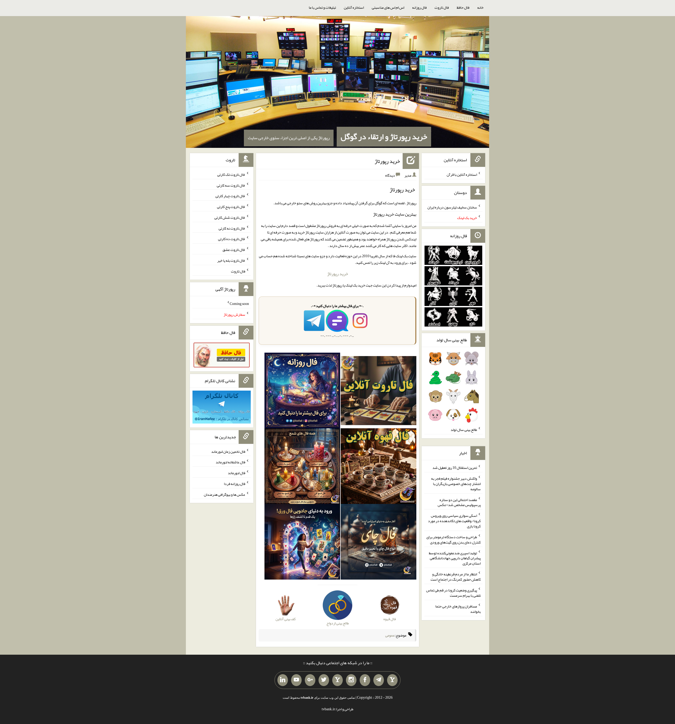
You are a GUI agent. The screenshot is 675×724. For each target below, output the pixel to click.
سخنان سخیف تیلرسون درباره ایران (452, 207)
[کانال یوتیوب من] (296, 680)
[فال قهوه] (378, 467)
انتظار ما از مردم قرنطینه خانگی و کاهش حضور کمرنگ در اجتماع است (456, 576)
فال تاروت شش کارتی (229, 217)
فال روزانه (419, 7)
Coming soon (239, 303)
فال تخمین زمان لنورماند (228, 451)
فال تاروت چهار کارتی (230, 196)
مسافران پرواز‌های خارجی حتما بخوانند (458, 608)
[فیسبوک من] (365, 680)
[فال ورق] (302, 543)
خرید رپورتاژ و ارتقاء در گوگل (384, 136)
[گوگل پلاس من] (310, 680)
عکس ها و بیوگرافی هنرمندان (224, 494)
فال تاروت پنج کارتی (231, 206)
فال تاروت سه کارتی (231, 185)
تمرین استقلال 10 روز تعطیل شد (454, 467)
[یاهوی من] (392, 680)
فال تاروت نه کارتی (232, 228)
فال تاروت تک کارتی (231, 174)
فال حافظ (463, 7)
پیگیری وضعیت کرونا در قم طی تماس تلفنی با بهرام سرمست (453, 592)
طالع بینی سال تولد (464, 429)
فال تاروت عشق (234, 249)
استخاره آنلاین (354, 7)
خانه (480, 7)
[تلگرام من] (378, 680)
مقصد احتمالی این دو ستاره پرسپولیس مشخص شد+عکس (459, 502)
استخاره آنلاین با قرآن (462, 174)
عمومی (390, 635)
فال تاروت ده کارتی (231, 238)
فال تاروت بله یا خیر (231, 260)
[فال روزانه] (302, 391)
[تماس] (337, 680)
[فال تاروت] (378, 391)
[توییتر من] (324, 680)
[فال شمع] (302, 467)
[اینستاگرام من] (351, 680)
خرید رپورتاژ (387, 161)
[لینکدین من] (282, 680)
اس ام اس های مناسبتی (388, 7)
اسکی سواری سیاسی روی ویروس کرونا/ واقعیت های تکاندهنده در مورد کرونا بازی (454, 521)
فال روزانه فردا (234, 483)
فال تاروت (442, 7)
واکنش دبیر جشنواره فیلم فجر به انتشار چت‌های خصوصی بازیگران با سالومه (456, 484)
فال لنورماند (236, 473)
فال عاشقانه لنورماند (230, 462)
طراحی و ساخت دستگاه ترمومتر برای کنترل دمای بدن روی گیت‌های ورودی (453, 539)
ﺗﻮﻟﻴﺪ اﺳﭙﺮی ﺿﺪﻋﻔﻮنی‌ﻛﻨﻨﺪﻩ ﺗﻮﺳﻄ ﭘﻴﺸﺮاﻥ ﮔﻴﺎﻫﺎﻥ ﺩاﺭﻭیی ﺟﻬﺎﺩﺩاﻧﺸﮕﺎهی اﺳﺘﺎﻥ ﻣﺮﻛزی (455, 558)
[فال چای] (378, 543)
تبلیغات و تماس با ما (322, 7)
